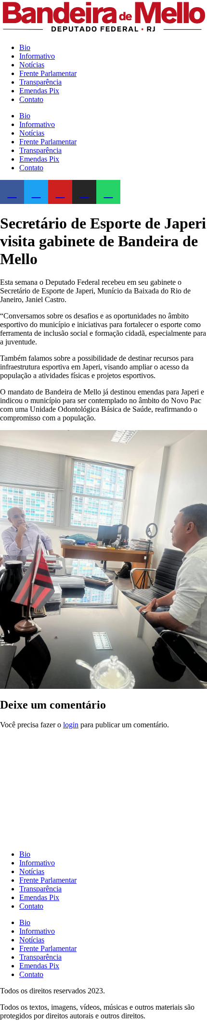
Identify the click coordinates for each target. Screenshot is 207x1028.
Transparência (40, 82)
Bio (24, 47)
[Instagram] (84, 192)
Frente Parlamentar (48, 73)
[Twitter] (36, 192)
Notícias (31, 65)
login (70, 725)
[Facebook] (12, 192)
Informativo (37, 56)
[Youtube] (60, 192)
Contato (31, 99)
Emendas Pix (39, 91)
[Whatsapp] (108, 192)
